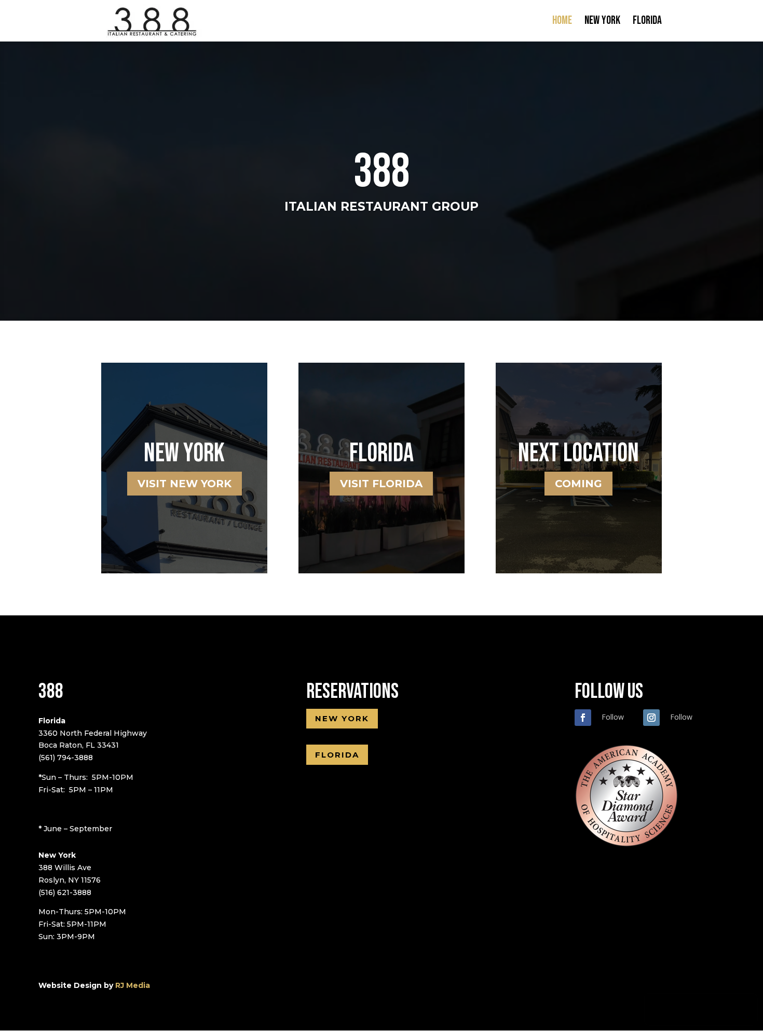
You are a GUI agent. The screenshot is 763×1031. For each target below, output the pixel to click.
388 (381, 172)
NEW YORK (342, 718)
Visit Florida (381, 483)
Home (562, 22)
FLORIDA (337, 755)
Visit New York (184, 483)
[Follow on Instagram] (651, 717)
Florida (647, 22)
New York (602, 22)
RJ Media (132, 985)
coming (578, 483)
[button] (684, 1009)
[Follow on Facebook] (583, 717)
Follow (613, 717)
